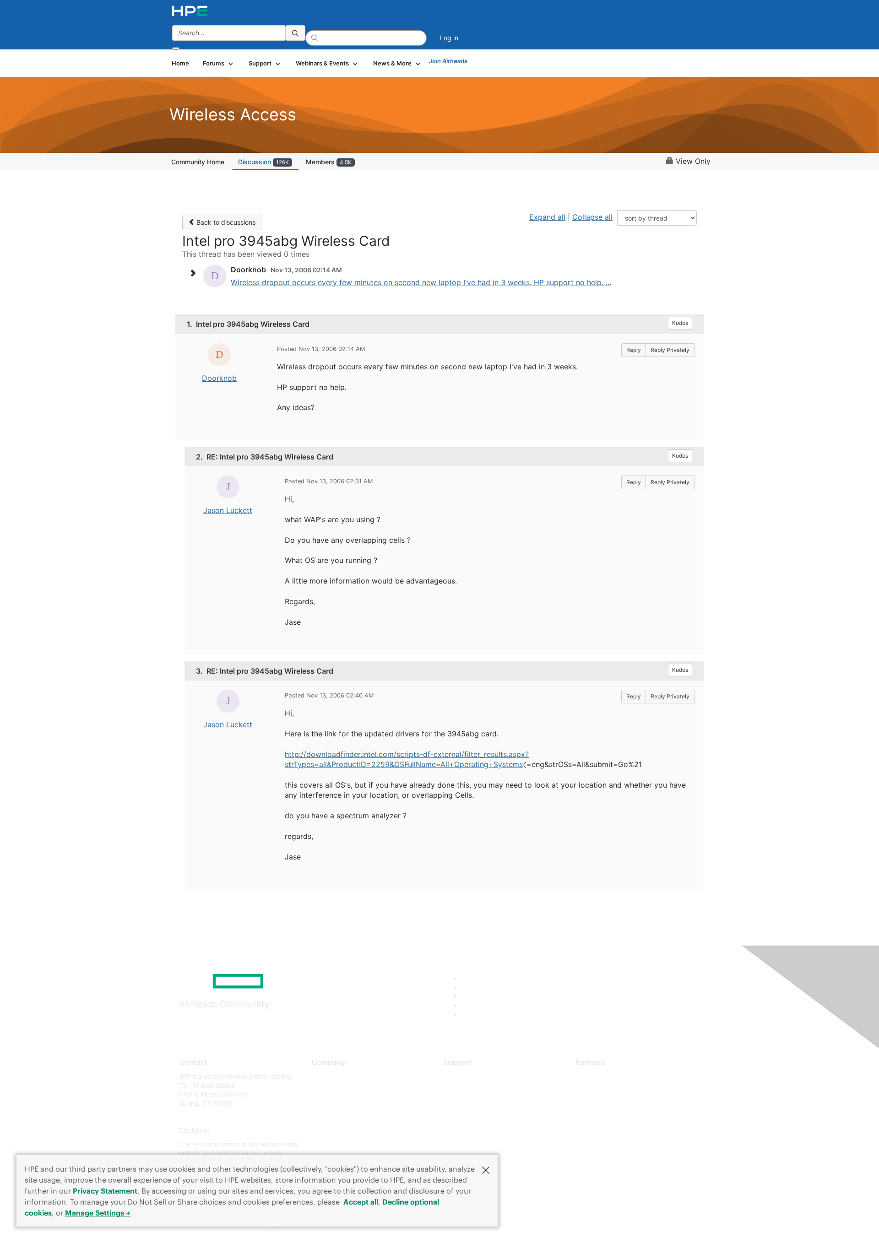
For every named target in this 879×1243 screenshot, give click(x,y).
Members (329, 162)
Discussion (263, 162)
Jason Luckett (227, 510)
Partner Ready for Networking (620, 1103)
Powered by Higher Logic (572, 1224)
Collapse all (592, 217)
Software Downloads (474, 1117)
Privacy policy (332, 1131)
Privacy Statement (105, 1190)
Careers (323, 1090)
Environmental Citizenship (349, 1117)
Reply (633, 349)
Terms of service (336, 1144)
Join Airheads (448, 61)
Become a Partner (602, 1090)
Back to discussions (225, 222)
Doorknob (219, 378)
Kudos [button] (680, 322)
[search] (295, 33)
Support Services (469, 1076)
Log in (449, 38)
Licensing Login (466, 1131)
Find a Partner (596, 1076)
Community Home (197, 162)
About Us (325, 1076)
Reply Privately (670, 349)
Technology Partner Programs (620, 1117)
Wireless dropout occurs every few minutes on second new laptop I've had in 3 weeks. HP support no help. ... (421, 282)
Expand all (547, 217)
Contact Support (468, 1090)
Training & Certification (477, 1103)
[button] (485, 1169)
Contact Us (328, 1103)
